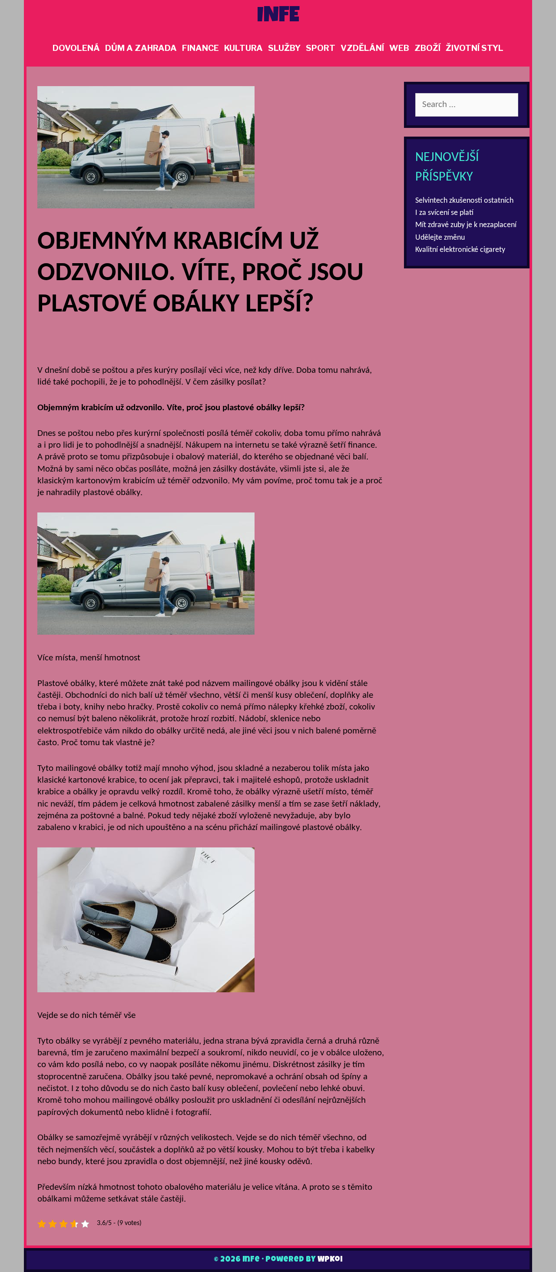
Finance (200, 48)
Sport (320, 48)
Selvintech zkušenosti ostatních (464, 201)
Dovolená (76, 48)
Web (399, 48)
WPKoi (330, 1260)
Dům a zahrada (141, 48)
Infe (278, 17)
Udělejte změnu (440, 238)
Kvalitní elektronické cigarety (460, 250)
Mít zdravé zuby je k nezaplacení (465, 225)
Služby (284, 48)
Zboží (427, 48)
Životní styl (474, 48)
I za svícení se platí (444, 213)
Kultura (243, 48)
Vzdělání (362, 48)
